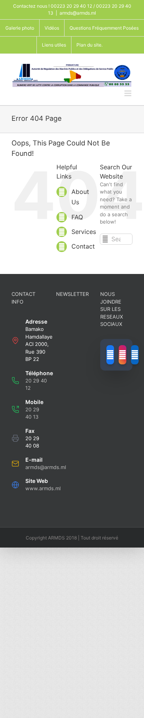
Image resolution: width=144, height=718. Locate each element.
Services (83, 231)
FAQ (77, 217)
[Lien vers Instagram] (122, 354)
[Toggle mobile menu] (128, 93)
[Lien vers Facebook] (110, 354)
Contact (83, 246)
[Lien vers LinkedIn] (135, 354)
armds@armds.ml (78, 13)
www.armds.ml (43, 488)
